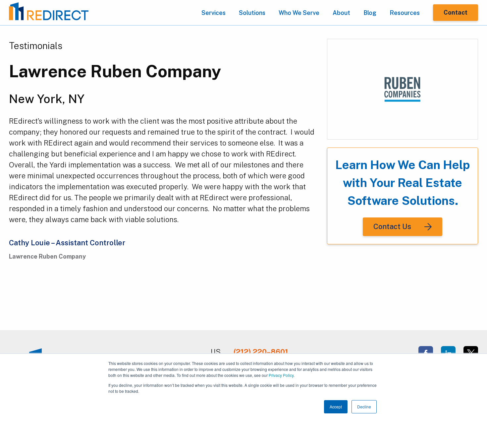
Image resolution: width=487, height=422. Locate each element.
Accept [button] (336, 406)
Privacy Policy (281, 375)
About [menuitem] (341, 12)
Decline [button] (364, 406)
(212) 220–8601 (261, 351)
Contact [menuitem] (455, 12)
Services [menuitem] (213, 12)
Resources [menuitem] (405, 12)
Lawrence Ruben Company (115, 71)
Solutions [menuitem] (252, 12)
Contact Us (392, 226)
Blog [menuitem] (369, 12)
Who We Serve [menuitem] (299, 12)
